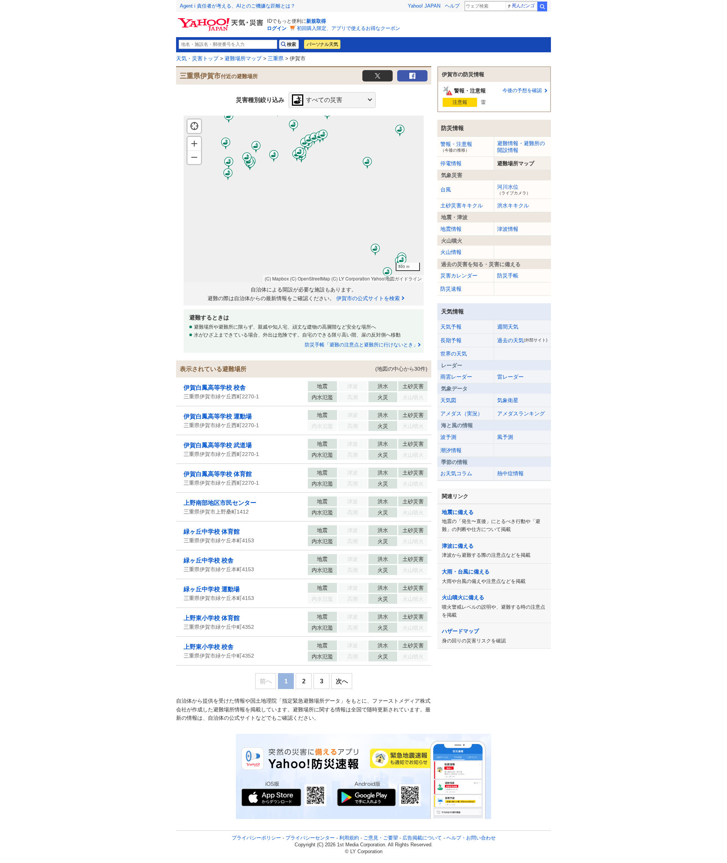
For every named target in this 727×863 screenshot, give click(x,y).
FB (412, 75)
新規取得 (316, 21)
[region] (304, 199)
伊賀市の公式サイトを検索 (368, 298)
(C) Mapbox (277, 278)
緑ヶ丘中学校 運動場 (212, 589)
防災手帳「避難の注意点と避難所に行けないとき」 (361, 345)
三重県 (276, 58)
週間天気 (507, 327)
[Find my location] (194, 126)
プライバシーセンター (310, 838)
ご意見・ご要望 (381, 838)
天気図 (448, 400)
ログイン (277, 28)
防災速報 (451, 289)
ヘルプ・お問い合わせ (471, 838)
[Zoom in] (194, 143)
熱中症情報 (510, 473)
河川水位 (513, 189)
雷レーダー (510, 377)
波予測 (448, 437)
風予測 (505, 437)
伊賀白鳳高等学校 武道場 (218, 445)
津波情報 (507, 229)
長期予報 (451, 340)
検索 (542, 6)
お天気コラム (456, 473)
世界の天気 (453, 354)
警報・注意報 (456, 146)
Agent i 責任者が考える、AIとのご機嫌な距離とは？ (237, 6)
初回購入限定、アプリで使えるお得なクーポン (348, 28)
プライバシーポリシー (256, 838)
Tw (377, 75)
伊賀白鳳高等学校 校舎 (215, 387)
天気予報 (451, 327)
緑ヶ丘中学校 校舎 (209, 560)
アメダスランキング (521, 413)
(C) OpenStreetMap (310, 278)
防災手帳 (507, 276)
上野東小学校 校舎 (209, 647)
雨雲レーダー (456, 377)
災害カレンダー (458, 276)
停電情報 (451, 163)
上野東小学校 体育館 (212, 618)
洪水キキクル (513, 205)
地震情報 (451, 229)
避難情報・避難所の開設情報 (521, 146)
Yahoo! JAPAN (424, 6)
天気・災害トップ (197, 58)
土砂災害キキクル (461, 205)
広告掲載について (422, 838)
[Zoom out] (194, 157)
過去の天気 (522, 340)
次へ (342, 681)
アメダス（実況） (461, 413)
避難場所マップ (243, 58)
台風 (445, 189)
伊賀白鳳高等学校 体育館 (218, 474)
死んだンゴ (523, 5)
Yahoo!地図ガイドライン (396, 278)
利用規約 (349, 838)
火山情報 (451, 252)
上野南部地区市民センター (220, 503)
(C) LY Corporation (350, 278)
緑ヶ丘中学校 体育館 (212, 531)
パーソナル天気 (322, 44)
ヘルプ (452, 6)
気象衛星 (507, 400)
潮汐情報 (451, 450)
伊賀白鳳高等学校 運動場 (218, 416)
